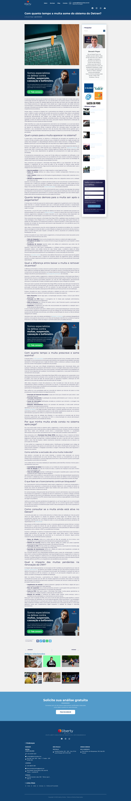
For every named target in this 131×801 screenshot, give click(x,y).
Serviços (52, 3)
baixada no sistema (57, 316)
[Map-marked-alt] (104, 8)
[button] (37, 641)
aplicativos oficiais (72, 147)
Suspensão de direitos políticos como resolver (96, 133)
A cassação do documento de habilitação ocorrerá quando (97, 110)
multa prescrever (38, 358)
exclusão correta (35, 255)
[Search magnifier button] (104, 31)
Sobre (45, 3)
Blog (59, 3)
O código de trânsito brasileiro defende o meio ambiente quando (97, 168)
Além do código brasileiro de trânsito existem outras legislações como (97, 156)
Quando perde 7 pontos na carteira (97, 121)
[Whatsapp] (100, 8)
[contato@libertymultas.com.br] (70, 3)
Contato (65, 3)
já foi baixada (38, 521)
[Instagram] (96, 8)
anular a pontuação (49, 186)
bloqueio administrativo (31, 569)
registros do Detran (30, 409)
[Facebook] (92, 8)
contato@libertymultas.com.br (81, 2)
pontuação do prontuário (54, 273)
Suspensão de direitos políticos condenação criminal (96, 145)
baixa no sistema (49, 212)
